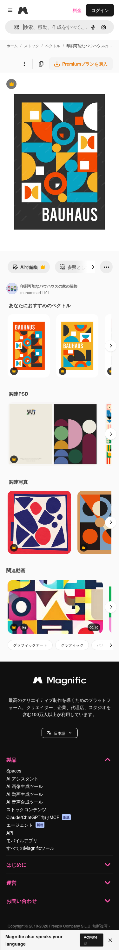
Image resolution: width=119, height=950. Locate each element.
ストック (31, 45)
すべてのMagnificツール (30, 848)
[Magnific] (59, 681)
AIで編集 (25, 268)
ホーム (12, 45)
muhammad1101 (35, 292)
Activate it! (90, 940)
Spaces (13, 770)
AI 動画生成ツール (24, 794)
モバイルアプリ (21, 840)
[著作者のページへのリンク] (12, 289)
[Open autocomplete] (14, 27)
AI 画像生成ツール (24, 786)
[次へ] (93, 267)
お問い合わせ (21, 900)
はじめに (16, 864)
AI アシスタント (22, 778)
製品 (11, 759)
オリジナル (44, 84)
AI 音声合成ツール (24, 801)
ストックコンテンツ (26, 809)
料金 (77, 10)
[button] (60, 733)
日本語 (59, 733)
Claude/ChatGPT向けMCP (37, 817)
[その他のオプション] (24, 63)
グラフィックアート (30, 645)
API (9, 833)
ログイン (100, 10)
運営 (11, 882)
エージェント (24, 825)
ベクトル (52, 45)
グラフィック (72, 645)
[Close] (110, 940)
